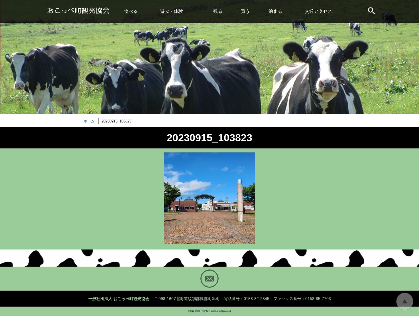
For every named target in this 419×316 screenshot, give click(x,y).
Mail (209, 278)
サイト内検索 (372, 11)
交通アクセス (318, 11)
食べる (131, 11)
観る (217, 11)
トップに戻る (404, 301)
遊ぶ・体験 (171, 11)
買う (245, 11)
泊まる (275, 11)
